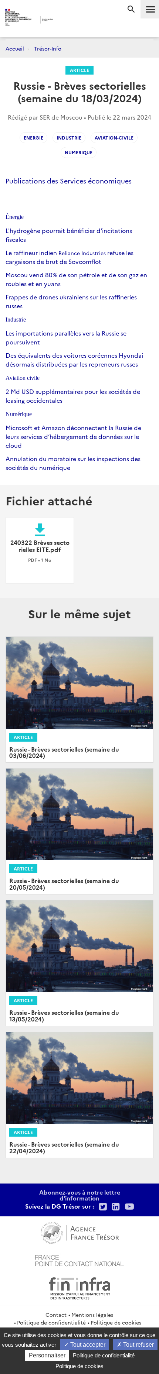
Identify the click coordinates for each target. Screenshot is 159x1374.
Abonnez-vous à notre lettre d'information (79, 1195)
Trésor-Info (47, 48)
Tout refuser (138, 1345)
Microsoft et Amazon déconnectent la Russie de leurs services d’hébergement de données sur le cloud (73, 436)
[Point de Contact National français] (79, 1260)
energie (33, 137)
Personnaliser (47, 1355)
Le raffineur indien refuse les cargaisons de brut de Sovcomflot (69, 256)
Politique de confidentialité (51, 1322)
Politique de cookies (116, 1322)
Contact (56, 1314)
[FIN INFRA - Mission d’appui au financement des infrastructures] (79, 1287)
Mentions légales (92, 1314)
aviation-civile (114, 137)
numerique (78, 152)
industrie (69, 137)
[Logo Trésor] (66, 20)
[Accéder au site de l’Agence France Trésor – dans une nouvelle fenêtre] (80, 1232)
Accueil (15, 48)
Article (79, 70)
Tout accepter (87, 1345)
